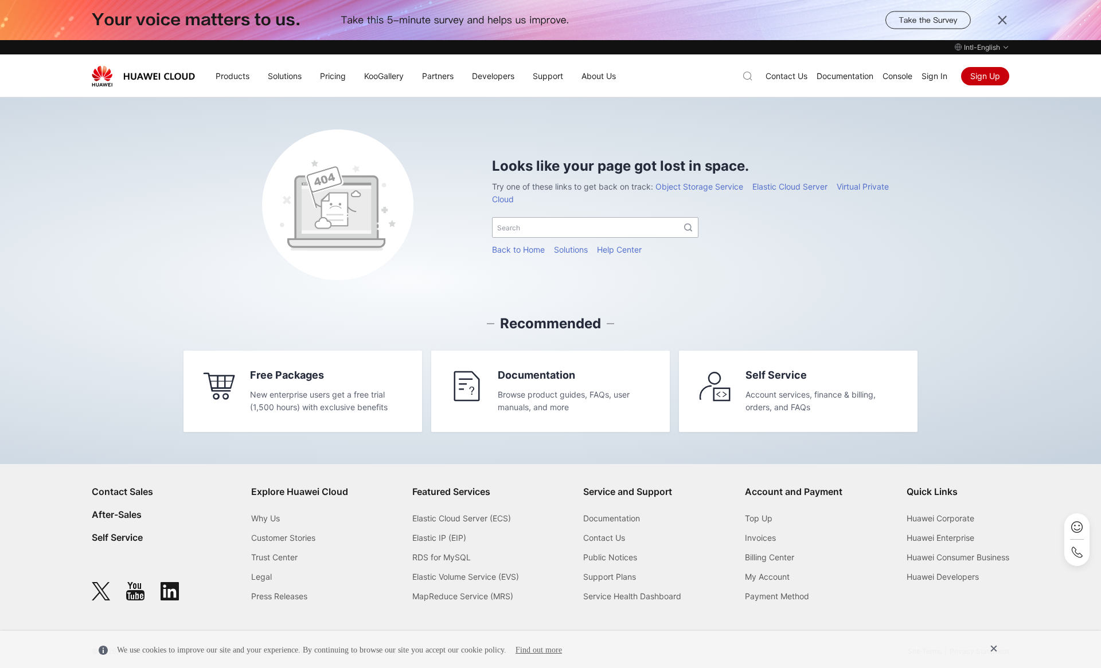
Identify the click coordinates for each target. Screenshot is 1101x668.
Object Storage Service (699, 186)
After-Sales (117, 514)
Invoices (760, 538)
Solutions (571, 249)
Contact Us (786, 76)
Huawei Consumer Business (958, 557)
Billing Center (769, 557)
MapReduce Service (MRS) (462, 596)
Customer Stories (283, 538)
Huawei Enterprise (940, 538)
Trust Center (274, 557)
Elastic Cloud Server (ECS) (461, 518)
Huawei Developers (943, 576)
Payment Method (777, 596)
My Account (767, 576)
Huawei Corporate (940, 518)
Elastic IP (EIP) (439, 538)
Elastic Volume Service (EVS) (465, 576)
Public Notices (610, 557)
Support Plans (609, 576)
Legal (261, 576)
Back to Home (518, 249)
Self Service (117, 537)
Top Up (758, 518)
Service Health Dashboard (632, 596)
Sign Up (985, 76)
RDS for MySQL (441, 557)
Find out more (539, 650)
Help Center (619, 249)
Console (897, 76)
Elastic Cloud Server (789, 186)
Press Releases (279, 596)
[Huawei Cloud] (143, 76)
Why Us (265, 518)
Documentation (845, 76)
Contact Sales (122, 491)
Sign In (934, 76)
